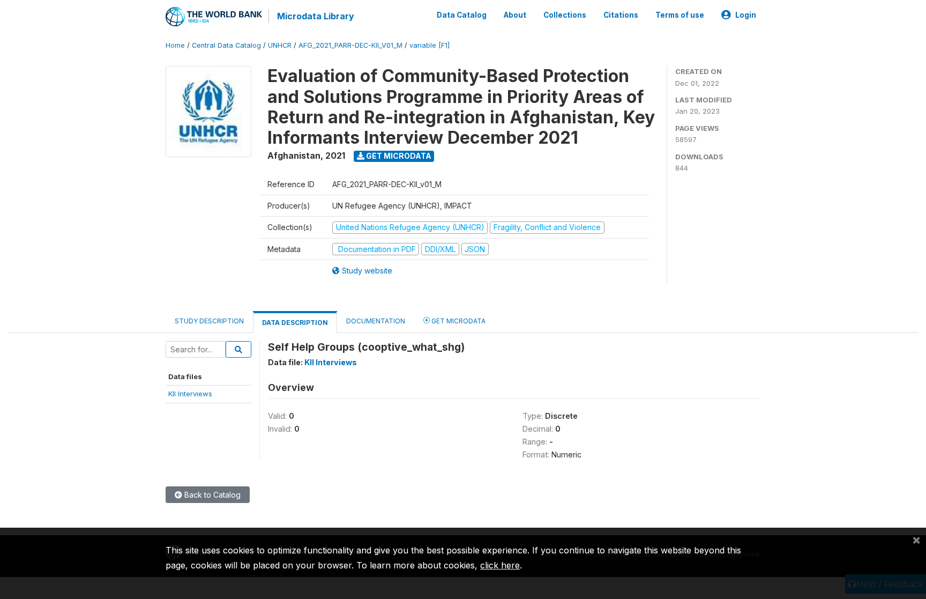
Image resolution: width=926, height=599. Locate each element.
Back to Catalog (211, 494)
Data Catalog (462, 15)
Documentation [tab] (375, 321)
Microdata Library (315, 16)
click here (500, 565)
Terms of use (679, 15)
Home (175, 45)
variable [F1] (429, 45)
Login (745, 15)
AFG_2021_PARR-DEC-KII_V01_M (350, 45)
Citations (620, 15)
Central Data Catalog (226, 45)
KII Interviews (190, 393)
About (515, 15)
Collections (564, 15)
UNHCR (280, 45)
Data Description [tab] (295, 323)
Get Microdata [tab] (458, 321)
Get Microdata (397, 155)
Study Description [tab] (209, 321)
